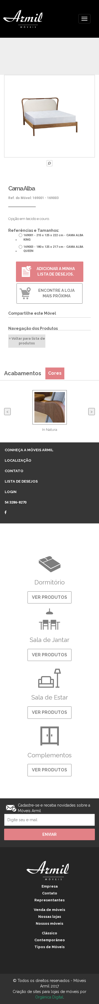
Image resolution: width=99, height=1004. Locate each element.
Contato (14, 471)
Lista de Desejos (21, 481)
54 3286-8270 (15, 502)
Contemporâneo (49, 940)
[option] (49, 414)
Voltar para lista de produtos (28, 341)
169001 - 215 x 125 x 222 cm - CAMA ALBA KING (53, 237)
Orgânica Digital (49, 997)
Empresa (50, 886)
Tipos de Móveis (49, 947)
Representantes (49, 900)
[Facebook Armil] (8, 513)
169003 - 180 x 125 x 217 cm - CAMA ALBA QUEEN (53, 249)
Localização (18, 460)
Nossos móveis (49, 923)
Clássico (49, 933)
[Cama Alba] (49, 116)
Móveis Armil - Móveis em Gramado (29, 19)
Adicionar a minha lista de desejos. (56, 271)
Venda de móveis (49, 910)
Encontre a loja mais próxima (56, 293)
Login (10, 492)
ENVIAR (49, 834)
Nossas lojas (49, 917)
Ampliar (49, 163)
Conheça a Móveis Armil (29, 450)
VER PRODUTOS (49, 597)
